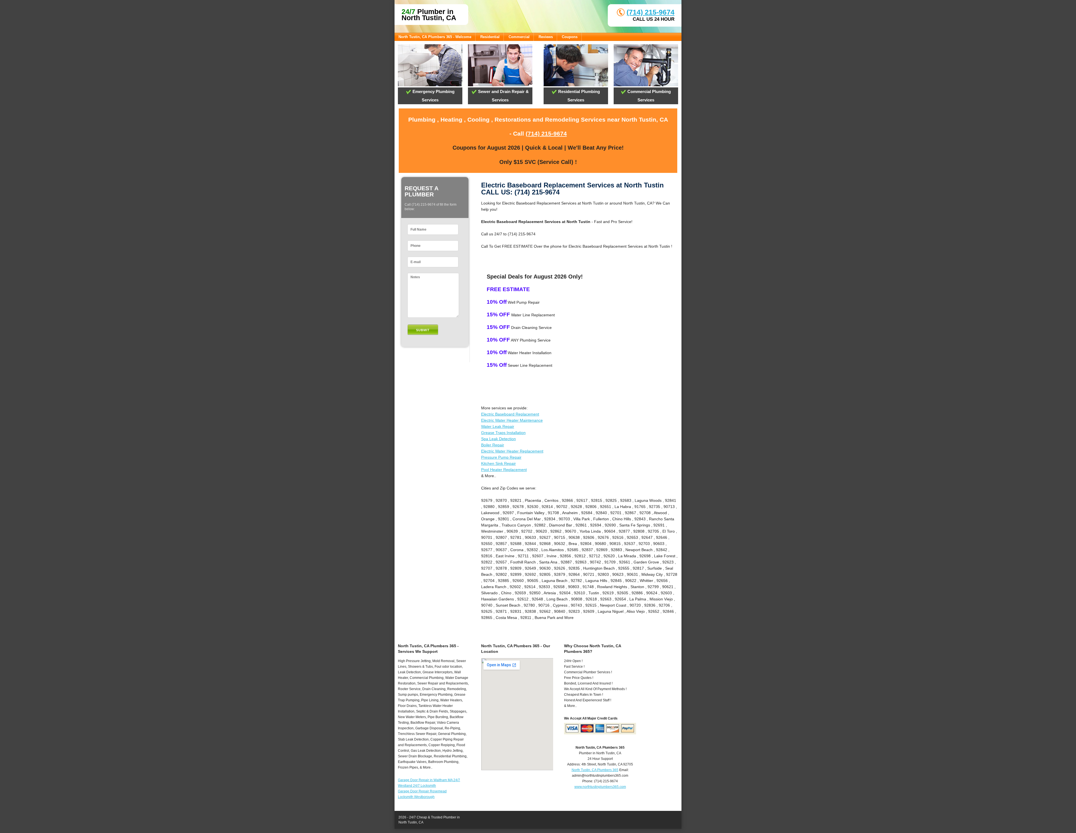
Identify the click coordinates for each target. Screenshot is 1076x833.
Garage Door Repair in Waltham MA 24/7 (429, 780)
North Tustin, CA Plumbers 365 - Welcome (434, 37)
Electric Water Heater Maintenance (512, 420)
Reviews (546, 37)
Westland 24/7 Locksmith (417, 786)
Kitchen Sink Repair (498, 463)
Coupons (570, 37)
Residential (490, 37)
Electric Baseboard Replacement (510, 414)
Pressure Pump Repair (501, 457)
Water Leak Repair (497, 426)
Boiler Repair (492, 445)
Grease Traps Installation (503, 432)
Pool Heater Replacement (504, 469)
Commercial (519, 37)
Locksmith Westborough (416, 797)
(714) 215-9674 (650, 12)
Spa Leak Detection (498, 439)
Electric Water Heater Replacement (512, 451)
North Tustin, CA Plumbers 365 (595, 770)
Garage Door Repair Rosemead (422, 791)
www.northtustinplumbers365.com (600, 787)
